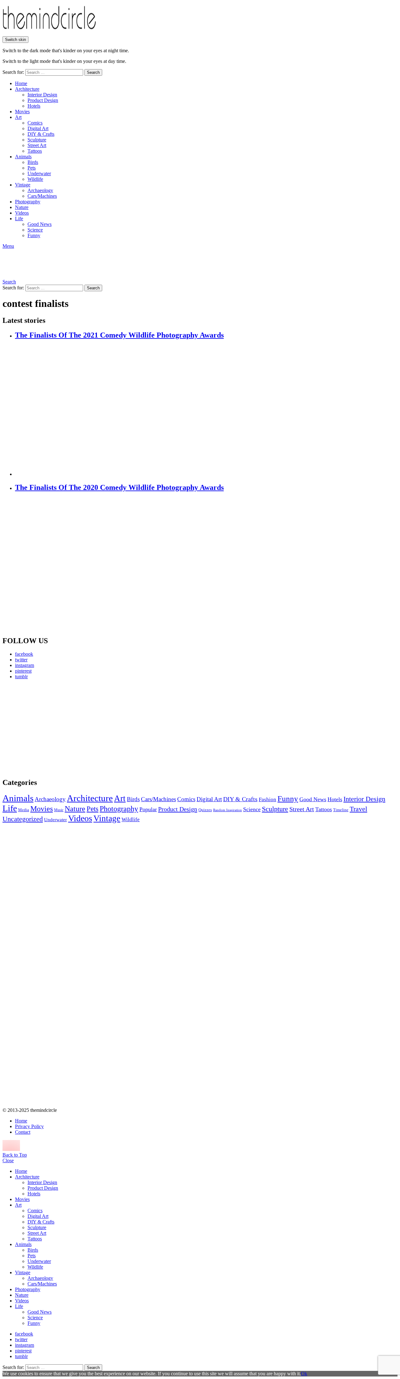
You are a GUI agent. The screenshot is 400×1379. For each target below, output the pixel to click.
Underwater (39, 173)
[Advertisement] (60, 728)
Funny (34, 235)
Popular (148, 809)
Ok (304, 1373)
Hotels (34, 106)
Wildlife (35, 179)
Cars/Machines (42, 196)
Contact (22, 1132)
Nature (21, 207)
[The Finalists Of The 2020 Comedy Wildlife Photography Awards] (206, 564)
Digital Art (38, 128)
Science (35, 229)
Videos (22, 213)
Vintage (22, 184)
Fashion (267, 799)
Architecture (27, 89)
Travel (358, 809)
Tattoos (35, 151)
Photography (27, 201)
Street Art (37, 145)
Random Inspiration (227, 810)
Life (19, 218)
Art (18, 117)
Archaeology (40, 190)
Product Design (43, 100)
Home (21, 83)
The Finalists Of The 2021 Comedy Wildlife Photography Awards (119, 335)
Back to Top (14, 1155)
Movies (22, 111)
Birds (33, 162)
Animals (23, 156)
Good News (40, 224)
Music (58, 810)
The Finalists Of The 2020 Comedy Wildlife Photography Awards (119, 487)
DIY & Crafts (41, 134)
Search (93, 72)
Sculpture (37, 139)
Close (8, 1160)
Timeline (340, 810)
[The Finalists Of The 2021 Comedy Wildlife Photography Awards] (206, 408)
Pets (32, 167)
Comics (35, 122)
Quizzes (205, 809)
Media (23, 809)
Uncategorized (22, 819)
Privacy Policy (29, 1126)
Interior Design (42, 94)
